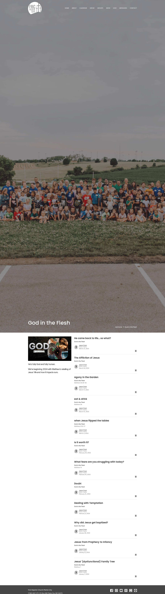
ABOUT (74, 8)
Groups (100, 8)
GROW (92, 8)
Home (67, 8)
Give (114, 8)
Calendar (83, 8)
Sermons (118, 327)
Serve (108, 8)
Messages (123, 8)
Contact (133, 8)
